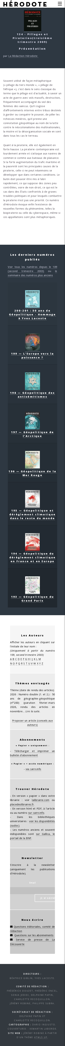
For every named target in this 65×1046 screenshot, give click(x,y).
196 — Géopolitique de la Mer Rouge (32, 473)
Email (32, 882)
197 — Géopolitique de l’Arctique (32, 434)
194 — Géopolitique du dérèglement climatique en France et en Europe (32, 557)
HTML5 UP (40, 1037)
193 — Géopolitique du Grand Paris (32, 598)
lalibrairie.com (40, 800)
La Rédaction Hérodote (23, 56)
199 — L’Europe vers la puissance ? (32, 355)
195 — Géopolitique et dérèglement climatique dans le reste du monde (32, 514)
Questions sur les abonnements (34, 935)
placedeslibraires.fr (22, 804)
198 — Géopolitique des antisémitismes (32, 394)
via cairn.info (33, 769)
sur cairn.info (36, 812)
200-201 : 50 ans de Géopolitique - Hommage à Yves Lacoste (32, 314)
